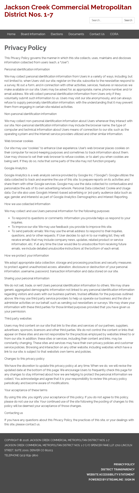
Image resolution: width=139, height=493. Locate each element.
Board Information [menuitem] (33, 34)
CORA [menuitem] (114, 34)
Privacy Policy (124, 464)
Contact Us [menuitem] (97, 34)
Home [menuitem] (11, 34)
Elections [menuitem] (57, 34)
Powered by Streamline (106, 479)
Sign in (130, 479)
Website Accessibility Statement (111, 474)
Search (128, 20)
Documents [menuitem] (76, 34)
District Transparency (118, 469)
